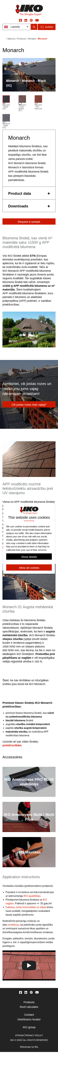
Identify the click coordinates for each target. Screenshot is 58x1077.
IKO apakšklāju (32, 896)
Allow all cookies (29, 567)
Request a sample (29, 221)
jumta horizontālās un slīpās (31, 907)
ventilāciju (13, 924)
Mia (36, 1047)
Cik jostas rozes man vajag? (29, 404)
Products (29, 1002)
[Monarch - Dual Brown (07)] (22, 99)
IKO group (29, 1027)
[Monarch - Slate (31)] (6, 118)
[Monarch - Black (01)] (6, 99)
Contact (29, 1014)
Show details (29, 556)
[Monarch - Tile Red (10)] (38, 99)
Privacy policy (34, 1035)
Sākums (11, 39)
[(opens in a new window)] (20, 20)
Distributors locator (29, 1019)
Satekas (10, 907)
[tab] (29, 193)
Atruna (19, 1035)
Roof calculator (29, 1007)
